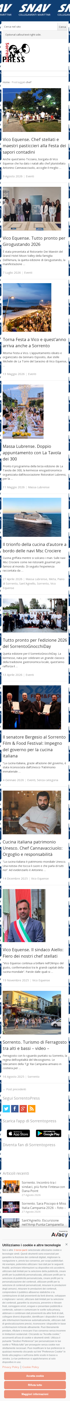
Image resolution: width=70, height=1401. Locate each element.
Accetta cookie (35, 1375)
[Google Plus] (23, 1108)
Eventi (30, 176)
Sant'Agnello (27, 583)
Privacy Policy (10, 1367)
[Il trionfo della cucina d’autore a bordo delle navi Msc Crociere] (32, 536)
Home (6, 82)
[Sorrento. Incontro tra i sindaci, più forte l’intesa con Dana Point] (11, 1192)
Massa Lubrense (39, 487)
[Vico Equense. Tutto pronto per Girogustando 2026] (32, 229)
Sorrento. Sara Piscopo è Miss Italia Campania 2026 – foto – (44, 1205)
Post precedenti (14, 1089)
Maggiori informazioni (35, 1394)
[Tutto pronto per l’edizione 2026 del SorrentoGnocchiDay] (35, 631)
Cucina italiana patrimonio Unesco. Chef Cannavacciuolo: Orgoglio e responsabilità (32, 848)
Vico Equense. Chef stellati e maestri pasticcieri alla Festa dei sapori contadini (34, 146)
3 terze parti (20, 1250)
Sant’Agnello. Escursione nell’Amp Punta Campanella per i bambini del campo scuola (43, 1226)
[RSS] (31, 1108)
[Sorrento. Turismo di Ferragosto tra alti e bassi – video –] (32, 1033)
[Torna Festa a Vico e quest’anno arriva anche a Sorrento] (27, 330)
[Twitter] (6, 1108)
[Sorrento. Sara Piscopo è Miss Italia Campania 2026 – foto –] (11, 1212)
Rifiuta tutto (35, 1385)
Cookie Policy (30, 1367)
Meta (52, 579)
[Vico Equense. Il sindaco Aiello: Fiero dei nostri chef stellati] (24, 941)
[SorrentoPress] (35, 52)
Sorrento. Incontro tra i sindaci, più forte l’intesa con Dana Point (43, 1186)
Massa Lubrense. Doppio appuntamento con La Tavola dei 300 (32, 452)
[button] (66, 1244)
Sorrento (43, 583)
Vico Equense (40, 878)
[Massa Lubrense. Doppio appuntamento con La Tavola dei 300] (23, 437)
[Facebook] (14, 1108)
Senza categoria (47, 780)
